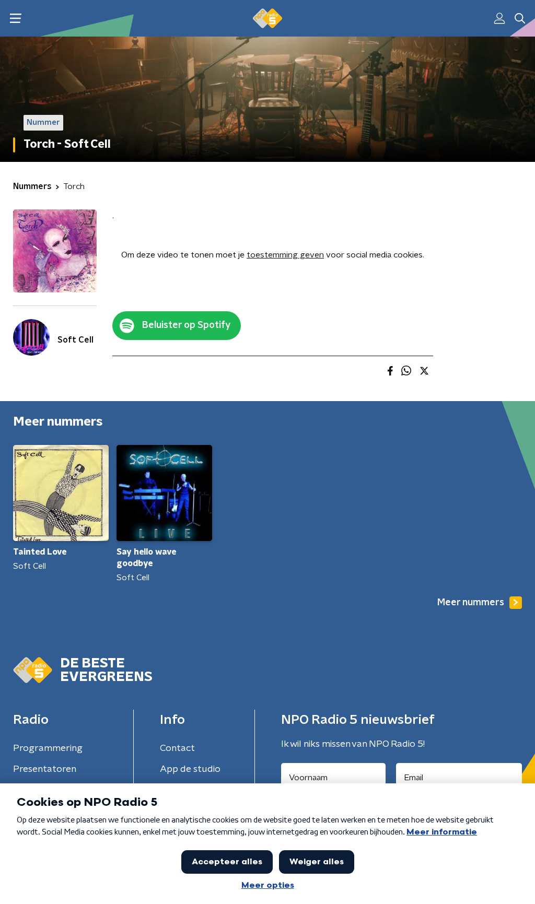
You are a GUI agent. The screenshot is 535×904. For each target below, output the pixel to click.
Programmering (48, 748)
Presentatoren (44, 769)
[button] (15, 18)
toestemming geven (285, 255)
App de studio (190, 769)
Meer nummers (470, 602)
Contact (177, 748)
